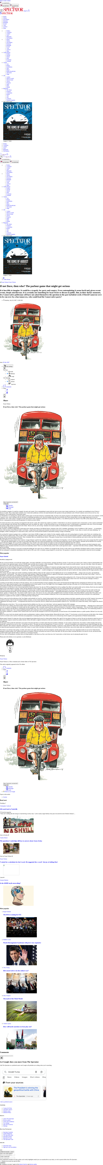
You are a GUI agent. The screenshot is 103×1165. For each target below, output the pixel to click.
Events (5, 24)
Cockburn (9, 32)
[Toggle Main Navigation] (1, 10)
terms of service (23, 1164)
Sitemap (5, 1126)
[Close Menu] (1, 156)
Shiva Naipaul (6, 995)
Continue (3, 1162)
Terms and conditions (8, 1121)
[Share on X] (7, 391)
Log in (12, 1151)
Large (12, 376)
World (8, 57)
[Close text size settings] (4, 368)
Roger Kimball (4, 556)
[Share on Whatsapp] (7, 393)
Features (8, 91)
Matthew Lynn (7, 939)
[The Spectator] (14, 11)
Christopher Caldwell (5, 806)
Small (11, 371)
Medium (13, 373)
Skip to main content (5, 0)
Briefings (5, 22)
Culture (8, 33)
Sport (7, 84)
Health (8, 87)
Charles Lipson (7, 1023)
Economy (8, 59)
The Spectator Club (8, 1139)
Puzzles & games (10, 100)
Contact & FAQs (7, 1108)
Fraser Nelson (3, 659)
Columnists (9, 93)
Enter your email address (6, 1153)
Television (9, 72)
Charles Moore (4, 837)
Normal (12, 381)
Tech (7, 35)
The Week (9, 90)
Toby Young (6, 967)
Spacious (13, 384)
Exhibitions (9, 67)
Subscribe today (7, 1145)
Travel (8, 81)
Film (7, 68)
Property (8, 82)
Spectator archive (7, 1136)
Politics (8, 31)
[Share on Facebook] (7, 390)
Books (8, 65)
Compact (12, 379)
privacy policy (33, 1164)
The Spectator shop (8, 1135)
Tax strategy (6, 1123)
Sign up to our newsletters (9, 1147)
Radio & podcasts (10, 71)
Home (4, 16)
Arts (7, 64)
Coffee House (6, 52)
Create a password (4, 1156)
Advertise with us (7, 1109)
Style (7, 85)
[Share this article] (4, 395)
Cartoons (8, 98)
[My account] (29, 11)
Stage (7, 74)
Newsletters (6, 19)
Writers (5, 18)
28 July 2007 (6, 362)
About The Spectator (8, 1118)
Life (4, 75)
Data (7, 58)
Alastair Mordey (4, 880)
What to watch (10, 78)
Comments (8, 387)
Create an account (5, 1151)
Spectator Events (7, 1138)
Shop (4, 28)
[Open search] (1, 154)
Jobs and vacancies (8, 1124)
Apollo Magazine (7, 1133)
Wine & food (9, 80)
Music (8, 69)
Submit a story (7, 1111)
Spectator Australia (8, 1132)
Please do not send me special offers (11, 1161)
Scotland (8, 61)
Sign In (25, 11)
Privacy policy (7, 1120)
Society (8, 55)
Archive (5, 26)
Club (4, 25)
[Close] (1, 1058)
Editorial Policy (7, 1112)
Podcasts (5, 21)
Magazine (8, 36)
